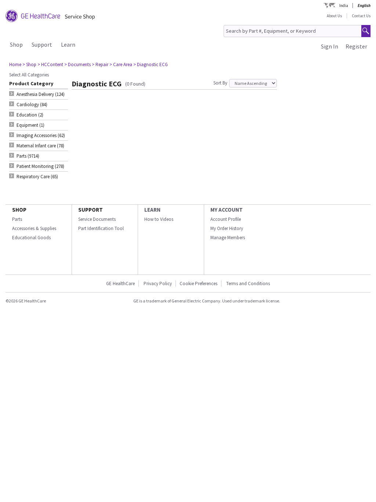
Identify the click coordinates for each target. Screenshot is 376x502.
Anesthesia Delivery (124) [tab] (41, 94)
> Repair (100, 64)
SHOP (19, 209)
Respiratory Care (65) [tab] (37, 176)
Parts (17, 219)
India (343, 5)
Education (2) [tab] (30, 115)
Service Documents (97, 219)
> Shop (29, 64)
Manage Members (227, 237)
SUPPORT (90, 209)
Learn (68, 44)
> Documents (77, 64)
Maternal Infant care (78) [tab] (40, 146)
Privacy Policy (158, 283)
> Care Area (120, 64)
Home (15, 64)
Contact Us (361, 15)
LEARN (152, 209)
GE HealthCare (120, 283)
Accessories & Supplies (34, 228)
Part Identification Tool (101, 228)
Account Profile (225, 219)
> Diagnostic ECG (150, 64)
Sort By (220, 83)
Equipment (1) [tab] (30, 125)
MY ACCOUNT (226, 209)
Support (42, 44)
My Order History (226, 228)
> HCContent (50, 64)
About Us (334, 15)
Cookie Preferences (198, 283)
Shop (16, 44)
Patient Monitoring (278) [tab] (40, 166)
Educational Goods (31, 237)
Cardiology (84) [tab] (32, 104)
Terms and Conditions (248, 283)
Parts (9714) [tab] (28, 156)
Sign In (329, 46)
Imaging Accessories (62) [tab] (41, 135)
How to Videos (158, 219)
